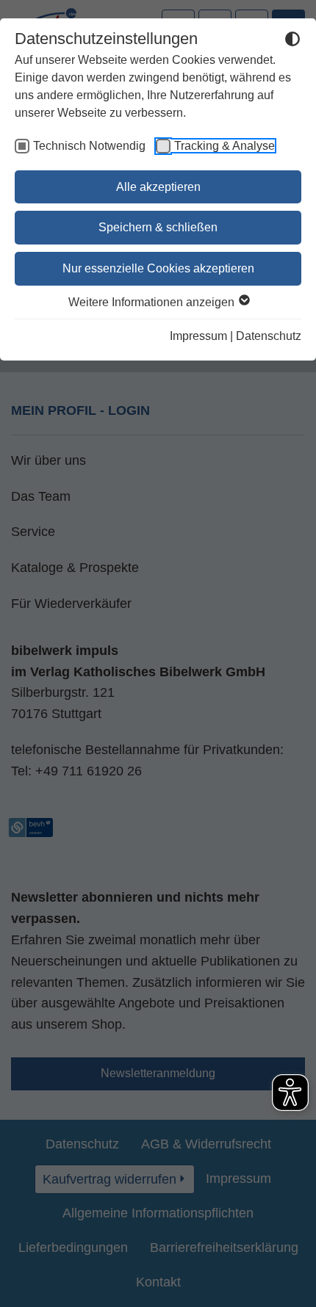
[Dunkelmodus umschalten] (292, 41)
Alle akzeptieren (158, 187)
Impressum (198, 336)
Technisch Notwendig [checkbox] (89, 146)
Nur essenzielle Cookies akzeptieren (158, 268)
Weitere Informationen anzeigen (152, 302)
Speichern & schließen (158, 227)
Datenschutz (268, 336)
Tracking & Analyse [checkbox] (224, 146)
